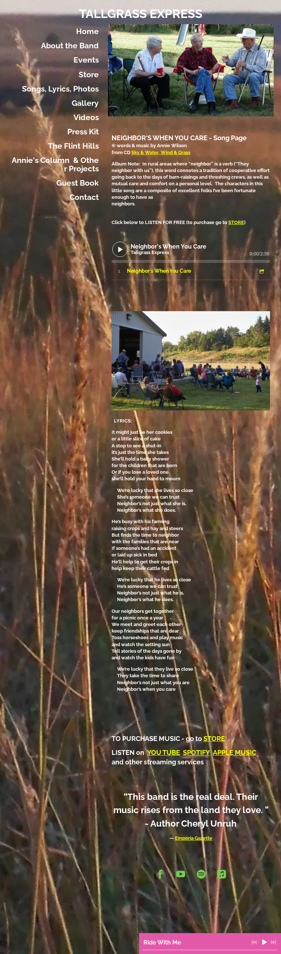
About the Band (70, 45)
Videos (86, 117)
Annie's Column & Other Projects (55, 164)
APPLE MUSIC (234, 752)
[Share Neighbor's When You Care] (261, 271)
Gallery (85, 103)
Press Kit (83, 131)
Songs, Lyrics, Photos (60, 88)
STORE (236, 222)
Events (86, 59)
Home (87, 31)
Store (89, 74)
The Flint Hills (73, 145)
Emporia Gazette (193, 838)
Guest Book (77, 182)
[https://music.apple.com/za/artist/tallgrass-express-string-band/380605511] (221, 874)
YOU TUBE (163, 752)
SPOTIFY (196, 752)
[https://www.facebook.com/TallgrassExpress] (160, 874)
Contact (84, 197)
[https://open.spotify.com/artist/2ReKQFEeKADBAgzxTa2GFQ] (201, 874)
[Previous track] (254, 942)
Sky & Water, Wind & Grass (160, 152)
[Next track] (273, 942)
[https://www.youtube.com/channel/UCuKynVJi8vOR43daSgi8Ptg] (180, 874)
